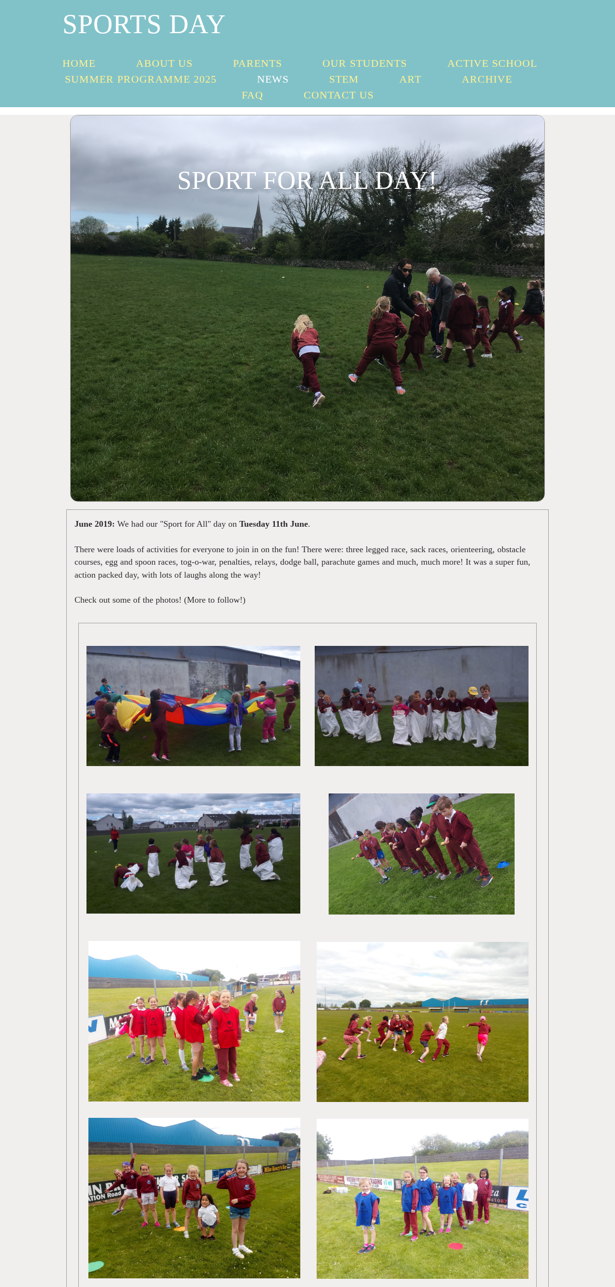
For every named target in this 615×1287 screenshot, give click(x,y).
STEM (344, 79)
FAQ (252, 95)
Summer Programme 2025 (141, 79)
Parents (257, 63)
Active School (492, 63)
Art (410, 79)
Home (79, 63)
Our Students (364, 63)
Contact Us (339, 95)
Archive (487, 79)
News (273, 79)
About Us (164, 63)
